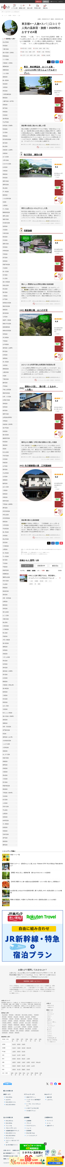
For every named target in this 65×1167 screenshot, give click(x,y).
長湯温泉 (5, 831)
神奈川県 (29, 1048)
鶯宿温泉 (5, 97)
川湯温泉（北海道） (8, 63)
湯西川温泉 (6, 243)
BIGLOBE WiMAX (10, 1104)
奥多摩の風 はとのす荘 (36, 310)
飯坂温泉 (5, 195)
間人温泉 (5, 633)
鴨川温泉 (5, 292)
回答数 (33, 570)
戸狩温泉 (5, 386)
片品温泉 (5, 268)
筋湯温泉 (5, 827)
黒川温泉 (5, 782)
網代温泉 (5, 507)
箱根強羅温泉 (6, 327)
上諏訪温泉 (6, 372)
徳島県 (14, 1069)
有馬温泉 (5, 650)
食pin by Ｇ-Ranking (52, 1039)
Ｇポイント (50, 1012)
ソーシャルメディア (31, 1135)
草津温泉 (5, 247)
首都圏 (36, 581)
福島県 (40, 1040)
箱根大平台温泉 (7, 323)
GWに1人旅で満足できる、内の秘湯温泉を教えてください (48, 144)
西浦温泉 (5, 587)
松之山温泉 (6, 452)
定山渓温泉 (6, 42)
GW (46, 581)
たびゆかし (50, 1035)
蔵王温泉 (5, 143)
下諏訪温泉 (6, 379)
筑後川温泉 (6, 758)
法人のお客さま (8, 1117)
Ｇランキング (50, 1014)
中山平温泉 (6, 122)
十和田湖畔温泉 (7, 94)
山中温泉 (5, 466)
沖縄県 (41, 1073)
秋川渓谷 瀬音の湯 (33, 154)
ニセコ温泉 (6, 73)
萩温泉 (4, 733)
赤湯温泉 (5, 153)
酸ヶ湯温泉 (6, 80)
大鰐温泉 (5, 87)
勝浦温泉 (5, 681)
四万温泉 (5, 257)
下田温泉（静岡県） (8, 504)
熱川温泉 (5, 560)
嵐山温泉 (5, 622)
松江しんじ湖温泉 (7, 712)
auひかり (8, 1099)
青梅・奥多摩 (46, 55)
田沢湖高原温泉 (7, 139)
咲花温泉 (5, 441)
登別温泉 (5, 45)
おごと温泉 (6, 615)
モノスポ (49, 1028)
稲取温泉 (5, 521)
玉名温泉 (5, 796)
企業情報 (26, 1117)
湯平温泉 (5, 838)
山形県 (36, 1040)
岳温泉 (4, 202)
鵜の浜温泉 (6, 434)
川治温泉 (5, 229)
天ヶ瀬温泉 (6, 824)
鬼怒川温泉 (6, 219)
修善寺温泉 (6, 500)
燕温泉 (4, 448)
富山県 (14, 1055)
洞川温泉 (5, 674)
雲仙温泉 (5, 775)
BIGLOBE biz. (9, 1120)
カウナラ (49, 1031)
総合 (47, 570)
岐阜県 (18, 1058)
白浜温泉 (5, 678)
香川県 (18, 1069)
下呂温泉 (5, 563)
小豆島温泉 (6, 747)
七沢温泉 (5, 316)
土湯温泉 (5, 205)
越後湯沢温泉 (6, 438)
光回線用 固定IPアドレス (12, 1130)
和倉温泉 (5, 462)
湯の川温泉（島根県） (9, 716)
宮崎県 (32, 1073)
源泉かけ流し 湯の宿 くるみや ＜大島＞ (41, 388)
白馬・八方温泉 (7, 396)
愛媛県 (23, 1069)
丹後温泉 (5, 636)
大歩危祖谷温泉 (7, 740)
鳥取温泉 (5, 702)
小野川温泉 (6, 160)
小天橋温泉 (6, 629)
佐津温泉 (5, 664)
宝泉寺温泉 (6, 834)
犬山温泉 (5, 584)
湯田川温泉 (6, 181)
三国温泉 (5, 490)
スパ (50, 581)
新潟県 (23, 1051)
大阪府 (23, 1062)
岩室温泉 (5, 431)
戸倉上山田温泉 (7, 389)
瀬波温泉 (5, 445)
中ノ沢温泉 (6, 209)
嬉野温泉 (5, 765)
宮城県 (27, 1040)
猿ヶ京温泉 (6, 271)
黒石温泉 (5, 90)
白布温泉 (5, 167)
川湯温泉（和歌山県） (9, 685)
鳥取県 (14, 1066)
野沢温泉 (5, 351)
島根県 (18, 1066)
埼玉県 (14, 1048)
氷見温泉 (5, 459)
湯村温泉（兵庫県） (8, 671)
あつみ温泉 (6, 156)
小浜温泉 (5, 778)
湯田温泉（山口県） (8, 737)
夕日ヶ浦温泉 (6, 639)
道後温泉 (5, 751)
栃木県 (14, 1044)
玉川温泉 (5, 132)
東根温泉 (5, 174)
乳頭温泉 (5, 129)
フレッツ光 (9, 1125)
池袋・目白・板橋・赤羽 (28, 52)
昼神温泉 (5, 403)
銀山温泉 (5, 146)
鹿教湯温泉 (6, 368)
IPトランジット (10, 1138)
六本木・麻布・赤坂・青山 (42, 48)
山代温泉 (5, 476)
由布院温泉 (6, 820)
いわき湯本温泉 (7, 198)
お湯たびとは (50, 1005)
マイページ (54, 1)
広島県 (28, 1066)
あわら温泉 (6, 487)
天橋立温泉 (6, 619)
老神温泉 (5, 261)
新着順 (28, 570)
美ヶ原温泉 (6, 361)
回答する (38, 1)
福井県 (23, 1055)
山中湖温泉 (6, 344)
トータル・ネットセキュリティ (33, 1105)
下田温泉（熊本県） (8, 792)
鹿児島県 (36, 1073)
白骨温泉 (5, 355)
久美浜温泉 (6, 626)
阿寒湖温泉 (6, 56)
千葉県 (18, 1048)
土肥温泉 (5, 549)
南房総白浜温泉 (7, 302)
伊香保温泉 (6, 250)
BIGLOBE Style (30, 1133)
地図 (58, 94)
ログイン (61, 1)
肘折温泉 (5, 177)
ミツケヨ (49, 1033)
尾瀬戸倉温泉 (6, 264)
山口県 (33, 1066)
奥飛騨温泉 (6, 573)
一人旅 (31, 581)
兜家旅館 (28, 230)
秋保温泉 (5, 111)
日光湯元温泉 (6, 222)
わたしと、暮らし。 (52, 1022)
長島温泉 (5, 608)
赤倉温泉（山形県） (8, 150)
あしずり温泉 (6, 754)
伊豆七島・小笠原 (26, 48)
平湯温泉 (5, 566)
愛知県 (23, 1058)
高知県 (28, 1069)
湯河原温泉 (6, 313)
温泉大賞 (49, 1097)
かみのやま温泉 (7, 163)
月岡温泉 (5, 421)
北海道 (13, 1040)
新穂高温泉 (6, 570)
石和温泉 (5, 334)
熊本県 (24, 1073)
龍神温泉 (5, 692)
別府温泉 (5, 817)
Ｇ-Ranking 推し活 (51, 1037)
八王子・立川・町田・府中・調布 (31, 55)
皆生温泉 (5, 699)
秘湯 (39, 583)
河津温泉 (5, 535)
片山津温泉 (6, 473)
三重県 (28, 1058)
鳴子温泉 (5, 108)
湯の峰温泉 (6, 688)
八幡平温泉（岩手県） (9, 101)
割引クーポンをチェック (60, 117)
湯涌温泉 (5, 480)
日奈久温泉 (6, 806)
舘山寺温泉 (6, 539)
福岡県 (12, 1073)
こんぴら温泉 (6, 744)
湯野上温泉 (6, 216)
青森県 (18, 1040)
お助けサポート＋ (31, 1097)
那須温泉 (5, 236)
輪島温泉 (5, 483)
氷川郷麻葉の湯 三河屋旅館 (38, 465)
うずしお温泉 (6, 657)
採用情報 (28, 1130)
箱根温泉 (5, 309)
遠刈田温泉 (6, 118)
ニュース (28, 1128)
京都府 (18, 1062)
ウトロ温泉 (6, 59)
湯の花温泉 (6, 643)
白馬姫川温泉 (6, 400)
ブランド (28, 1123)
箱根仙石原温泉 (7, 330)
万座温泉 (5, 254)
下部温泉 (5, 341)
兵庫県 (28, 1062)
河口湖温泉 (6, 337)
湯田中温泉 (6, 414)
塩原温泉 (5, 226)
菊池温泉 (5, 789)
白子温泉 (5, 299)
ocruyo (48, 1018)
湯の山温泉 (6, 612)
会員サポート (50, 1125)
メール (48, 1123)
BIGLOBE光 (9, 1097)
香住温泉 (5, 660)
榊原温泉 (5, 605)
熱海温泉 (5, 494)
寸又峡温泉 (6, 546)
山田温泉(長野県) (7, 417)
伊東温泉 (5, 497)
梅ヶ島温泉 (6, 532)
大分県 (28, 1073)
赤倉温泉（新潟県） (8, 424)
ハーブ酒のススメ (51, 1041)
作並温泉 (5, 115)
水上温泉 (5, 278)
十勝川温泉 (6, 49)
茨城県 (23, 1044)
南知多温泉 (6, 591)
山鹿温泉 (5, 813)
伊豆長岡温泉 (6, 518)
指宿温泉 (5, 841)
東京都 (41, 581)
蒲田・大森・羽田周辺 (44, 52)
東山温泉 (5, 188)
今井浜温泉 (6, 525)
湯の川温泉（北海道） (9, 52)
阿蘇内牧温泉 (6, 785)
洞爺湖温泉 (6, 70)
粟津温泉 (5, 469)
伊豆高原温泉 (6, 511)
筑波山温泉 (6, 285)
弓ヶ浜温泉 (6, 556)
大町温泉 (5, 365)
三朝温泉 (5, 695)
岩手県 (22, 1040)
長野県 (18, 1051)
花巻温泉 (5, 104)
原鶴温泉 (5, 761)
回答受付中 (41, 566)
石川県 (18, 1055)
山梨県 (14, 1051)
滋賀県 (14, 1062)
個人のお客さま (8, 1091)
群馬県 (18, 1044)
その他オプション (31, 1110)
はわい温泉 (6, 705)
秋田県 (31, 1040)
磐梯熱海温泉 (6, 212)
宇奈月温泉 (6, 455)
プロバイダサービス (11, 1128)
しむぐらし (50, 1099)
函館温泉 (5, 77)
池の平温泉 (6, 428)
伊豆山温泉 (6, 514)
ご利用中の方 (48, 1117)
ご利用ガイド (50, 1007)
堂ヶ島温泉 (6, 553)
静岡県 (14, 1058)
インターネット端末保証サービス (33, 1100)
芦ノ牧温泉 (6, 191)
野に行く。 (50, 1030)
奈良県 (33, 1062)
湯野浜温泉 (6, 184)
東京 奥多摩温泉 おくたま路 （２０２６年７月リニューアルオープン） (40, 70)
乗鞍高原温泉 (6, 393)
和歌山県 (38, 1062)
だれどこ (49, 1016)
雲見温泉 (5, 542)
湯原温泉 (5, 719)
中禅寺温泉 (6, 233)
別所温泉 (5, 407)
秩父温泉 (5, 289)
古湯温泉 (5, 771)
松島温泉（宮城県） (8, 125)
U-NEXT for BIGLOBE (32, 1108)
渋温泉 (4, 375)
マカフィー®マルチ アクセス (12, 1141)
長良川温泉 (6, 580)
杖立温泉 (5, 799)
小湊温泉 (5, 295)
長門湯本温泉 (6, 730)
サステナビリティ (31, 1125)
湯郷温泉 (5, 723)
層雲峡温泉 (6, 66)
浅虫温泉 (5, 84)
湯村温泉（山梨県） (8, 348)
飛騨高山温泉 (6, 577)
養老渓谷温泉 (6, 306)
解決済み (55, 566)
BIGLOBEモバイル (11, 1102)
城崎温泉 (5, 646)
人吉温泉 (5, 803)
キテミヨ (49, 1024)
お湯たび (49, 1020)
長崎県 (20, 1073)
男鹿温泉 (5, 136)
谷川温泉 (5, 275)
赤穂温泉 (5, 653)
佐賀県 (16, 1073)
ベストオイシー (51, 1026)
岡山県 (23, 1066)
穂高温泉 (5, 410)
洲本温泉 (5, 667)
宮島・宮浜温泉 (7, 726)
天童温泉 (5, 170)
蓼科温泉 (5, 382)
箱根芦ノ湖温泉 (7, 320)
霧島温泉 (5, 844)
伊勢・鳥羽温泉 (7, 598)
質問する (46, 1)
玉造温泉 (5, 709)
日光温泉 (5, 240)
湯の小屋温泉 (6, 282)
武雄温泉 (5, 768)
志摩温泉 (5, 601)
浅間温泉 (5, 358)
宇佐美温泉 (6, 528)
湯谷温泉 (5, 594)
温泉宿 (31, 583)
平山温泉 (5, 810)
